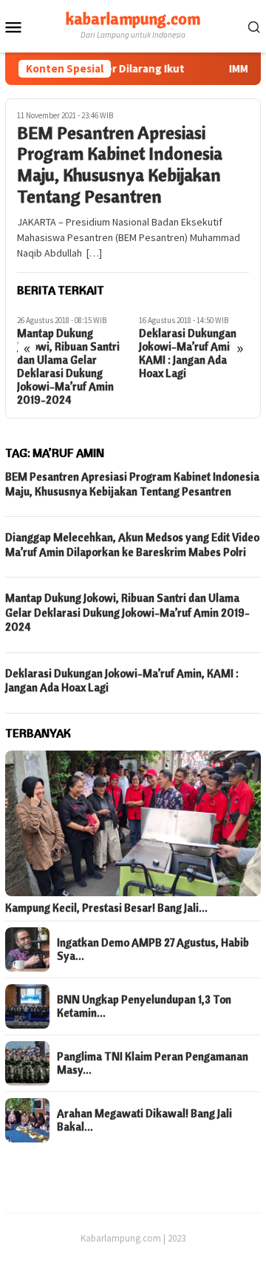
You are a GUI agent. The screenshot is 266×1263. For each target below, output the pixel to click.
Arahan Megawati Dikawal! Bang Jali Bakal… (144, 1120)
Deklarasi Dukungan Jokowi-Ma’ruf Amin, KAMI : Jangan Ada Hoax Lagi (189, 353)
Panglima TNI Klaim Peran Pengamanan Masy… (152, 1063)
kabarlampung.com (133, 18)
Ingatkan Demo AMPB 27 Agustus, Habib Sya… (153, 949)
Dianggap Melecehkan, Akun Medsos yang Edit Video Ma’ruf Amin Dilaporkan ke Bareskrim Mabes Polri (132, 544)
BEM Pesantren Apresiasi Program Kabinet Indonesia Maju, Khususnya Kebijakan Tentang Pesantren (119, 164)
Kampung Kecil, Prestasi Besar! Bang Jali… (106, 908)
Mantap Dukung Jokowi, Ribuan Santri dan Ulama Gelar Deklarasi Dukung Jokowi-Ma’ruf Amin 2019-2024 (68, 367)
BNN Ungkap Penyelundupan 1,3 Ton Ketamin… (144, 1006)
